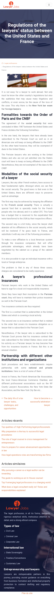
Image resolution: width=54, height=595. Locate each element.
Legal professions (10, 63)
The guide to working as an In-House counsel (22, 478)
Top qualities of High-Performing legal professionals (26, 427)
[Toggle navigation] (49, 5)
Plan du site (27, 593)
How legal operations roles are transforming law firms (26, 455)
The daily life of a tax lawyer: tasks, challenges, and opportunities (13, 403)
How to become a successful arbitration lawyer (40, 401)
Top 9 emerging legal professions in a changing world (26, 482)
